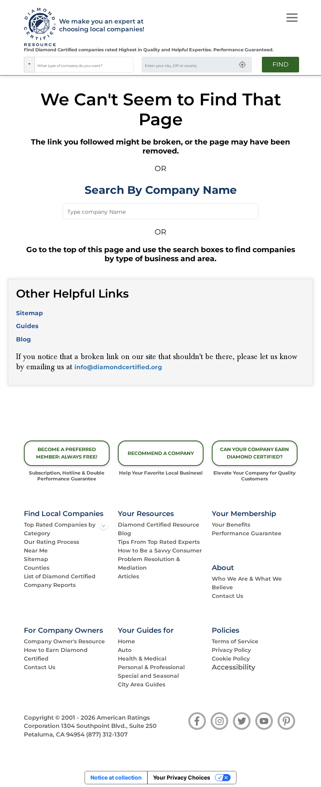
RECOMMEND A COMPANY (161, 453)
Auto (125, 649)
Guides (27, 326)
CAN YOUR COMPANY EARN (254, 453)
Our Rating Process (51, 541)
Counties (36, 567)
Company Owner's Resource (64, 641)
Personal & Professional (151, 667)
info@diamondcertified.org (118, 367)
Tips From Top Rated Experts (159, 541)
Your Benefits (231, 524)
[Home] (37, 27)
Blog (23, 339)
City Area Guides (141, 684)
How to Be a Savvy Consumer (160, 550)
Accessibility (233, 667)
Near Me (36, 550)
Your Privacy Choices (181, 777)
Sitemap (29, 313)
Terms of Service (235, 641)
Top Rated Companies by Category (60, 529)
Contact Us (227, 595)
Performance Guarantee (246, 533)
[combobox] (84, 64)
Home (126, 641)
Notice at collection (116, 777)
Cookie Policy (231, 658)
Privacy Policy (231, 649)
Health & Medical (142, 658)
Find (280, 64)
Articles (128, 576)
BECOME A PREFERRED (66, 453)
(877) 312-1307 (107, 734)
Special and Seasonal (148, 675)
